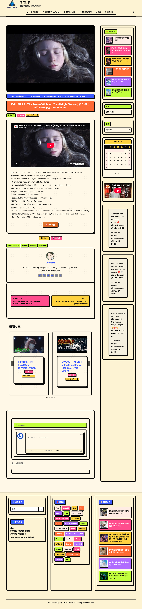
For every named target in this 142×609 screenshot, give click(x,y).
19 (114, 161)
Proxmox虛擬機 (61, 529)
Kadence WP (88, 603)
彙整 (107, 124)
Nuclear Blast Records (74, 534)
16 (129, 157)
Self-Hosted (76, 513)
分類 (107, 106)
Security (59, 534)
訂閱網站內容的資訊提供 (20, 531)
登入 (12, 528)
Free (57, 508)
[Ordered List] (40, 450)
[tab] (46, 397)
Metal (24, 245)
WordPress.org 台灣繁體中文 (22, 537)
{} (54, 450)
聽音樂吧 (19, 96)
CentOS (66, 508)
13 (118, 157)
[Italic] (31, 450)
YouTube (42, 245)
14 (121, 157)
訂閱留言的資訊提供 (18, 534)
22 (125, 161)
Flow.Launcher (73, 554)
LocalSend (60, 554)
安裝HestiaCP (70, 12)
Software (75, 518)
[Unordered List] (43, 450)
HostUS (69, 539)
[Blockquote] (46, 450)
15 (125, 157)
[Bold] (28, 450)
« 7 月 (117, 173)
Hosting (82, 529)
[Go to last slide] (12, 363)
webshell (78, 544)
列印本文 (45, 238)
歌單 (99, 12)
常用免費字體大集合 (122, 69)
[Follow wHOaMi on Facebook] (40, 275)
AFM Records (13, 245)
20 (118, 161)
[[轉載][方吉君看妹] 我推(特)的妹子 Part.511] (108, 82)
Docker (69, 544)
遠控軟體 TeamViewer (52, 12)
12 (114, 157)
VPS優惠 (59, 544)
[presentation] (29, 346)
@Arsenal (115, 217)
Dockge (68, 549)
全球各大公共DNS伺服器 (122, 39)
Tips (74, 508)
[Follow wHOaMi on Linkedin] (60, 275)
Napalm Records (62, 518)
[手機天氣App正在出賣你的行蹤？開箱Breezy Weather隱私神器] (108, 61)
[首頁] (28, 12)
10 (106, 157)
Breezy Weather (71, 523)
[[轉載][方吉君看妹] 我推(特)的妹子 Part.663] (108, 92)
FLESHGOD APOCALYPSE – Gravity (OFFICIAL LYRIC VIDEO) (26, 301)
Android (59, 539)
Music (33, 245)
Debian (83, 523)
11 (110, 157)
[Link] (52, 450)
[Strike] (37, 450)
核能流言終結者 (86, 12)
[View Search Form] (134, 12)
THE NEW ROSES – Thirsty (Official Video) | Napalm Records (71, 301)
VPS (67, 559)
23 (129, 161)
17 (106, 161)
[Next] (88, 363)
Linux (77, 549)
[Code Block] (49, 450)
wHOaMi (21, 115)
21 (121, 161)
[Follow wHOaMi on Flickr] (56, 275)
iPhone (58, 513)
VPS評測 (59, 559)
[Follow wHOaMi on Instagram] (48, 275)
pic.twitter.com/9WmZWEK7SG (118, 333)
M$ (81, 508)
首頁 (12, 96)
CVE (66, 513)
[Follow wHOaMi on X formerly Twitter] (44, 275)
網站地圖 (110, 12)
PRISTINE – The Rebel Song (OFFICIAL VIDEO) (27, 365)
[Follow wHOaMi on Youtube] (52, 275)
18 (110, 161)
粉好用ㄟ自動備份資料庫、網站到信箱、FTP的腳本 (120, 50)
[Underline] (34, 450)
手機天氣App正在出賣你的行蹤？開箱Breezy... (120, 60)
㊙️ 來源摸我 (50, 225)
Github (58, 523)
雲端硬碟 (35, 12)
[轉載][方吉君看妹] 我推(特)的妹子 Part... (120, 81)
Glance (58, 549)
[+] (57, 450)
